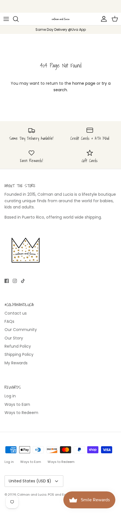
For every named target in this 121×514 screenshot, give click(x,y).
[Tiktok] (23, 281)
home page (83, 83)
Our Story (14, 338)
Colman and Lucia (31, 494)
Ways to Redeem (21, 412)
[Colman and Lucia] (60, 18)
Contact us (16, 313)
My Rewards (16, 363)
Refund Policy (18, 346)
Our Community (21, 329)
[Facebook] (7, 281)
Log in (10, 396)
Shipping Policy (19, 354)
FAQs (9, 321)
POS (51, 494)
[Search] (18, 19)
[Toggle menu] (6, 19)
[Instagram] (15, 281)
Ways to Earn (17, 404)
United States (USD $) (30, 481)
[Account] (102, 19)
